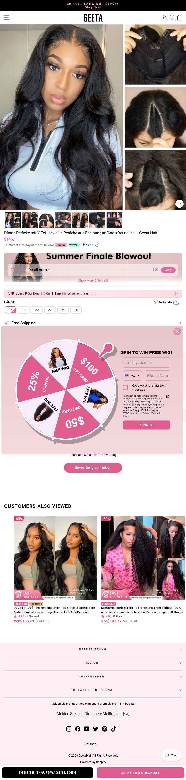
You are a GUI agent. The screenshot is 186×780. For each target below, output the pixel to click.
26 (76, 310)
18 (23, 310)
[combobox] (132, 375)
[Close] (177, 331)
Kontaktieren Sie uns (92, 690)
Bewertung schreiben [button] (93, 467)
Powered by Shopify (93, 762)
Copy (168, 270)
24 (63, 310)
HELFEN (92, 662)
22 (50, 310)
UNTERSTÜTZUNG (91, 649)
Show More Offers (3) (93, 280)
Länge (88, 302)
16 (10, 310)
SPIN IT (146, 425)
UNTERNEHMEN (92, 676)
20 (37, 310)
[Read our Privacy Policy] (167, 396)
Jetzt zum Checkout (140, 773)
